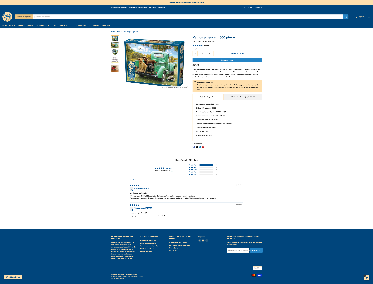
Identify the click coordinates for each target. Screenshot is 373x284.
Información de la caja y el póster (243, 97)
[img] (134, 185)
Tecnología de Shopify (117, 278)
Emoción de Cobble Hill (148, 240)
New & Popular (8, 25)
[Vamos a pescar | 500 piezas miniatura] (115, 39)
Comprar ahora (227, 60)
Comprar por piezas (24, 25)
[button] (197, 45)
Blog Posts (161, 7)
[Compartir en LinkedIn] (200, 147)
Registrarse (256, 250)
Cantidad (196, 49)
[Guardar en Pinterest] (203, 147)
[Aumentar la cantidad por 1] (209, 53)
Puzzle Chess (94, 25)
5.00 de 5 (168, 168)
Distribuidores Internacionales (138, 7)
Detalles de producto (208, 97)
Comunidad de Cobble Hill (149, 246)
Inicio (113, 32)
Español (257, 7)
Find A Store (152, 7)
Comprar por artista (60, 25)
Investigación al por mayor (119, 7)
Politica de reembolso (117, 274)
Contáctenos (106, 25)
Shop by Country (146, 252)
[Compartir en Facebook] (194, 147)
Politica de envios (131, 274)
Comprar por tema (42, 25)
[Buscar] (345, 16)
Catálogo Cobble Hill (147, 249)
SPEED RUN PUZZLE (78, 25)
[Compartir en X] (197, 147)
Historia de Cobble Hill (148, 243)
